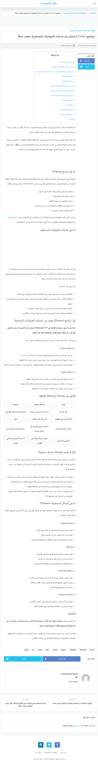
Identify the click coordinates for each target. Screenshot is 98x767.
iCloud (24, 355)
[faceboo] (57, 745)
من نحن (63, 752)
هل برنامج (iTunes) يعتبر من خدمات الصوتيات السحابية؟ (54, 71)
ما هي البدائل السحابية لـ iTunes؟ (62, 95)
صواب (40, 650)
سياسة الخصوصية (50, 752)
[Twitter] (49, 745)
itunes (92, 650)
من (33, 650)
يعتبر (26, 650)
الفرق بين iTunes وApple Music (62, 86)
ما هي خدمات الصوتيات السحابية (63, 67)
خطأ (47, 650)
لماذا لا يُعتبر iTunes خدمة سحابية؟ (62, 91)
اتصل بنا (38, 752)
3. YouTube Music (67, 110)
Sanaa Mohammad (86, 45)
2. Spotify (70, 105)
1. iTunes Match (67, 76)
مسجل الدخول (78, 725)
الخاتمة (71, 119)
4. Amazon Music (67, 114)
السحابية (83, 650)
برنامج (63, 650)
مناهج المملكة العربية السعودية (80, 30)
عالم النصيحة (49, 3)
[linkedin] (41, 745)
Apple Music (13, 217)
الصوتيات (73, 650)
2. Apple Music (68, 81)
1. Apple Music (68, 100)
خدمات (55, 650)
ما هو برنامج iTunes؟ (66, 62)
